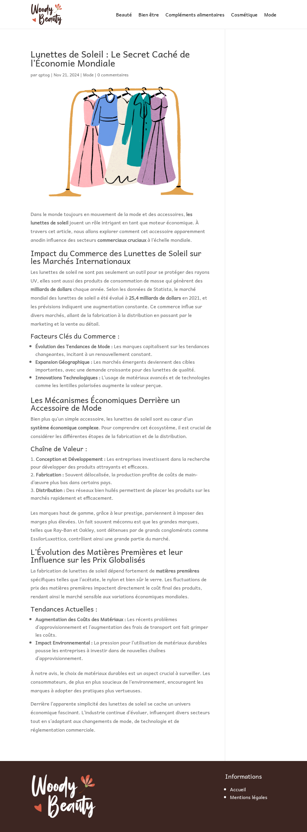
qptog (44, 74)
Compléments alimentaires (195, 14)
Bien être (149, 14)
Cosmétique (244, 14)
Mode (270, 14)
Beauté (124, 14)
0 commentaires (113, 74)
